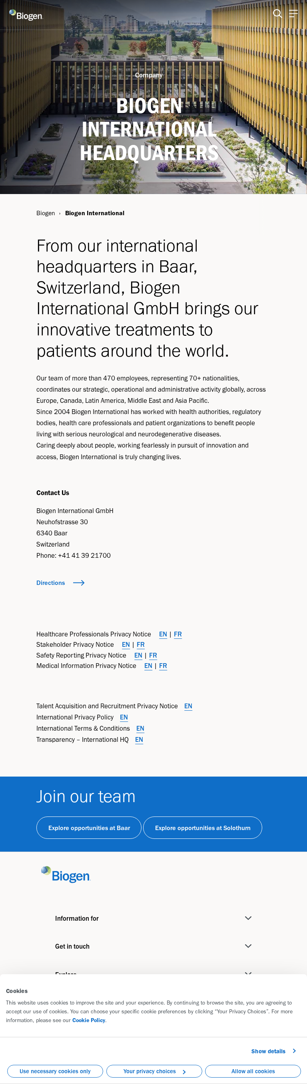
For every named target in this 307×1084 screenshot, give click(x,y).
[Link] (66, 874)
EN (163, 634)
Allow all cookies (253, 1071)
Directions (50, 583)
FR (178, 634)
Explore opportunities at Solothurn (203, 828)
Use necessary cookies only (55, 1071)
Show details (268, 1051)
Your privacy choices (150, 1071)
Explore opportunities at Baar (89, 828)
